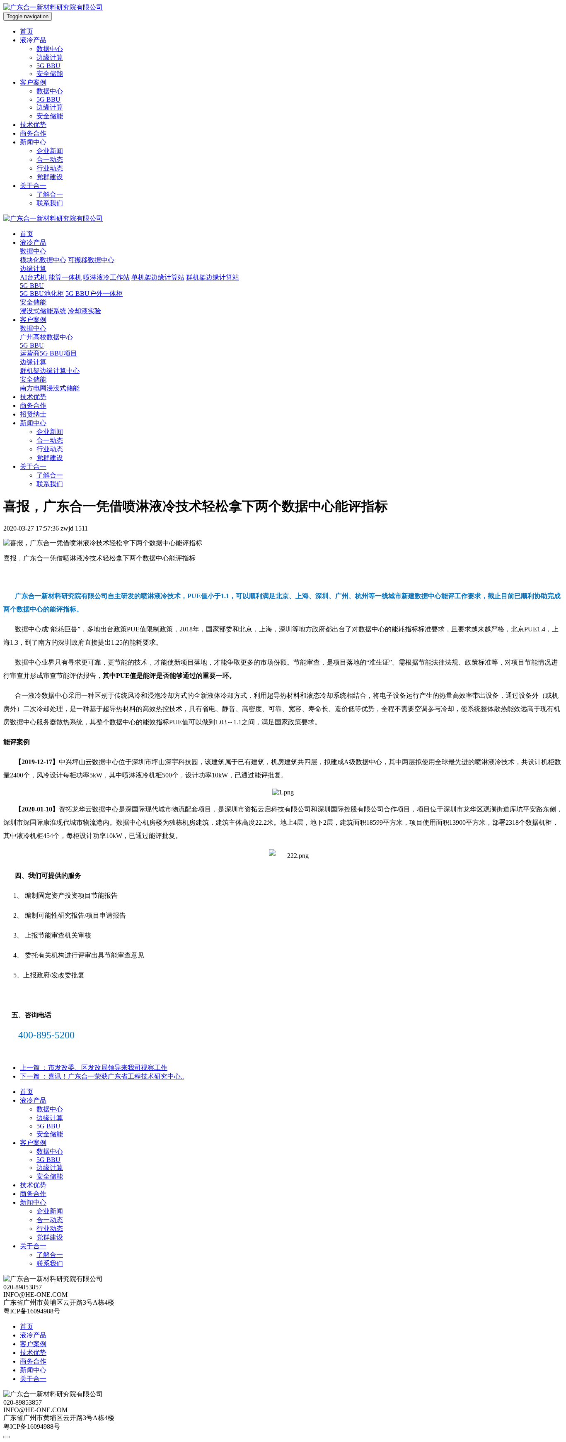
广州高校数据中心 (46, 337)
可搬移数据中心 (91, 259)
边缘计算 (49, 57)
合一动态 (49, 159)
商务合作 (33, 133)
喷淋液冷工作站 (106, 277)
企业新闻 (49, 150)
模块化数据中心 (43, 259)
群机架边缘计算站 (212, 277)
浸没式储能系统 (43, 310)
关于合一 (33, 185)
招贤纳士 (33, 414)
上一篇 (93, 1067)
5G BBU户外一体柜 (94, 293)
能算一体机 (65, 277)
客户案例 (33, 82)
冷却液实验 (84, 310)
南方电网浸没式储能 (50, 388)
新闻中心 (33, 142)
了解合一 (49, 194)
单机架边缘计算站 (157, 277)
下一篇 (102, 1076)
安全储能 (49, 73)
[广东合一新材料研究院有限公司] (53, 7)
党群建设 (49, 176)
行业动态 (49, 168)
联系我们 (49, 203)
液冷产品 (33, 40)
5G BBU (48, 65)
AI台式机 (33, 277)
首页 (26, 31)
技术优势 (33, 124)
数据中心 (49, 48)
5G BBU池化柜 (42, 293)
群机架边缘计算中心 (50, 370)
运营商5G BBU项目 (48, 353)
